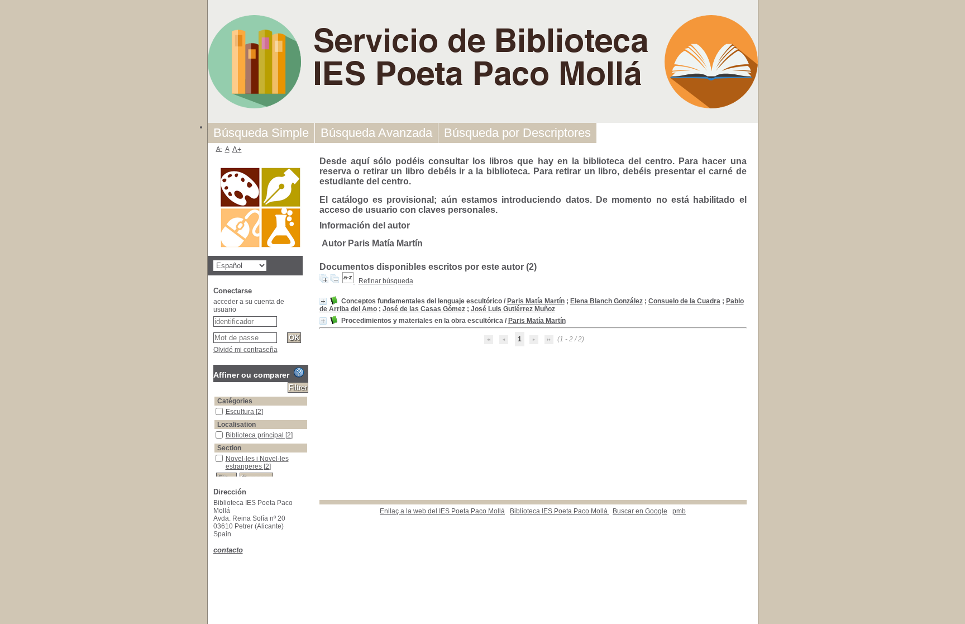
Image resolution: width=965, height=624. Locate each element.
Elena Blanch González (606, 301)
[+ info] (323, 301)
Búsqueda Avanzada (376, 133)
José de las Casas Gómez (424, 309)
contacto (228, 550)
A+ (237, 149)
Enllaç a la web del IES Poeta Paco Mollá (442, 511)
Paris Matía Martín (536, 301)
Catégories (234, 401)
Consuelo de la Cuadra (684, 301)
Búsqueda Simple (261, 133)
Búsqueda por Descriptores (517, 133)
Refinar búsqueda (386, 281)
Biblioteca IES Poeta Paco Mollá (559, 511)
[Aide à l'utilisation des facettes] (299, 373)
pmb (679, 511)
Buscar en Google (640, 511)
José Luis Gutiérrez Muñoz (513, 309)
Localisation (236, 424)
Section (229, 448)
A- (219, 148)
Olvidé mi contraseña (245, 350)
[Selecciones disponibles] (348, 281)
